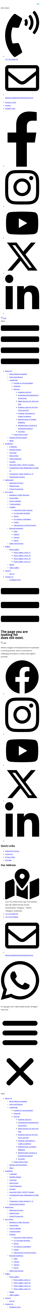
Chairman (17, 386)
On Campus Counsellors (22, 519)
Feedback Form (15, 580)
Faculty (16, 522)
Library (16, 516)
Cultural (16, 534)
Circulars (12, 462)
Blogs (11, 440)
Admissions (9, 480)
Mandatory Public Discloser (19, 495)
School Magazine (15, 459)
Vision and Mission (16, 377)
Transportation (14, 504)
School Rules (14, 498)
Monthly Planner (15, 450)
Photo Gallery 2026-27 (22, 552)
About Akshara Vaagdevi (18, 374)
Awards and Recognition (18, 437)
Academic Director (24, 392)
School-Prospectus (16, 489)
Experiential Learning (17, 477)
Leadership (13, 380)
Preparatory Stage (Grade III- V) (21, 474)
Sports (16, 540)
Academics (9, 443)
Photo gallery (14, 549)
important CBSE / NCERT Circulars (21, 465)
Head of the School (21, 434)
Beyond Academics (16, 528)
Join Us (11, 574)
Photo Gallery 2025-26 (22, 555)
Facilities (12, 507)
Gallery (7, 546)
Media (11, 564)
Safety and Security (16, 543)
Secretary (21, 431)
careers (8, 571)
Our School (9, 492)
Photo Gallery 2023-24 (22, 558)
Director (17, 389)
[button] (20, 344)
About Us (8, 371)
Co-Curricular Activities (22, 513)
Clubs (16, 531)
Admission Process (16, 483)
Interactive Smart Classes (23, 510)
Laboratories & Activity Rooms (25, 525)
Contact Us (9, 577)
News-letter (13, 456)
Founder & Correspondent (23, 383)
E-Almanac (13, 447)
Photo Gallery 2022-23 (22, 561)
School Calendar (15, 501)
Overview (13, 453)
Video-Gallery (14, 568)
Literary (16, 537)
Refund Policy (14, 486)
